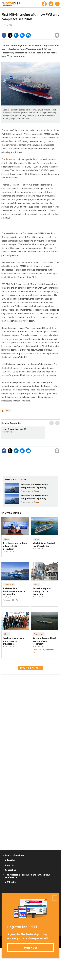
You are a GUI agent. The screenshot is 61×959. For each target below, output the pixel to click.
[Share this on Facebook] (4, 35)
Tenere (9, 159)
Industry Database (14, 855)
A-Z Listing (10, 882)
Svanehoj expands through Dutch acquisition (42, 591)
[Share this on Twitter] (10, 35)
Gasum (36, 491)
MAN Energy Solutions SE (14, 429)
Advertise (10, 860)
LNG (8, 410)
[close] (59, 29)
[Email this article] (28, 35)
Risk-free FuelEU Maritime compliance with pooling (34, 486)
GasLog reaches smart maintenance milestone (14, 640)
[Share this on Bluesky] (22, 35)
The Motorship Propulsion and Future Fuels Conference (27, 876)
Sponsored (9, 584)
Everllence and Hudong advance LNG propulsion (15, 546)
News (6, 539)
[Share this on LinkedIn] (16, 35)
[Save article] (57, 35)
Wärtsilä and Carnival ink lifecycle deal (44, 544)
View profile (7, 432)
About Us (9, 865)
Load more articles (30, 668)
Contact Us (10, 869)
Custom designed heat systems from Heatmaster (44, 640)
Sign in (24, 29)
